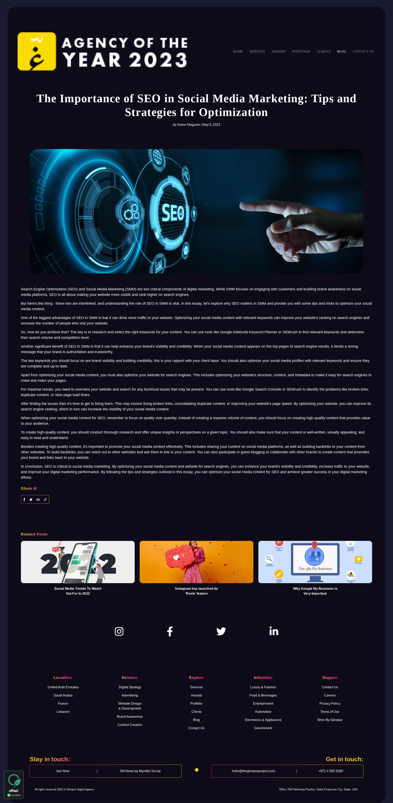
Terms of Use (329, 711)
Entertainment (263, 703)
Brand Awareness (130, 716)
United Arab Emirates (63, 687)
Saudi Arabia (63, 695)
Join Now (63, 771)
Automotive (263, 711)
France (63, 703)
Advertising (130, 695)
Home (238, 51)
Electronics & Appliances (263, 720)
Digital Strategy (130, 687)
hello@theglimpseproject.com (253, 771)
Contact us (363, 51)
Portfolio (301, 51)
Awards (279, 51)
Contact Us (196, 728)
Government (263, 728)
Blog (341, 51)
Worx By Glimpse (329, 720)
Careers (330, 695)
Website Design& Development (129, 706)
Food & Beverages (263, 695)
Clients (324, 51)
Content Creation (129, 725)
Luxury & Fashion (263, 687)
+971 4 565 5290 (330, 771)
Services (257, 51)
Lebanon (63, 711)
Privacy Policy (330, 703)
